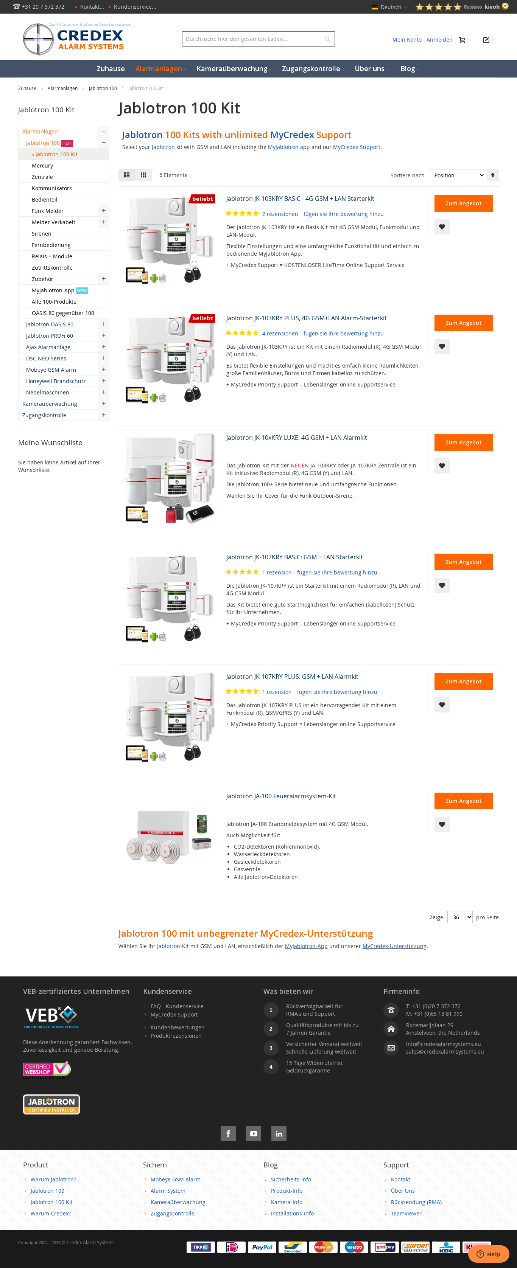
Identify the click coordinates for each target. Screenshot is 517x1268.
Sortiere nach (408, 175)
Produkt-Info (286, 1190)
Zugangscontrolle (173, 1213)
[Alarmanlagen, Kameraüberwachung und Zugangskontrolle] (75, 24)
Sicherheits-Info (291, 1179)
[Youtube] (253, 1132)
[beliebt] (169, 283)
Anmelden (440, 39)
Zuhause (27, 88)
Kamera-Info (286, 1202)
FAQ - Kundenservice (177, 1006)
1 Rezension (277, 572)
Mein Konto (407, 39)
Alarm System (168, 1190)
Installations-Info (292, 1213)
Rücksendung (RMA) (416, 1202)
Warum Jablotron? (53, 1179)
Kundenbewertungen (178, 1027)
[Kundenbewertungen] (462, 8)
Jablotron (142, 134)
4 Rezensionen (281, 333)
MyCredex (292, 134)
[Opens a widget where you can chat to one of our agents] (488, 1254)
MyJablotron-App (306, 946)
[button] (442, 226)
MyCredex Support (356, 147)
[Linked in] (279, 1132)
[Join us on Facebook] (228, 1132)
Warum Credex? (51, 1213)
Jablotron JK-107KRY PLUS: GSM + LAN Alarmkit (292, 676)
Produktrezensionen (176, 1035)
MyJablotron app (289, 147)
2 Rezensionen (281, 213)
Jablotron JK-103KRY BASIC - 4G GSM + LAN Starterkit (300, 198)
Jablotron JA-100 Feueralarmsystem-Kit (281, 796)
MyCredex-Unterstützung (395, 946)
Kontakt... (89, 6)
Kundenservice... (132, 6)
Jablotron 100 (103, 88)
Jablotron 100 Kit (52, 1202)
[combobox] (258, 39)
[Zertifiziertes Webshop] (47, 1064)
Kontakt (400, 1179)
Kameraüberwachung (178, 1202)
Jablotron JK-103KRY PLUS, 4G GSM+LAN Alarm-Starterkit (306, 318)
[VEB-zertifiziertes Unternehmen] (51, 1006)
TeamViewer (406, 1213)
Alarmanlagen (63, 88)
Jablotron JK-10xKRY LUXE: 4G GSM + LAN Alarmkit (296, 437)
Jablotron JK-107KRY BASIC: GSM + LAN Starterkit (294, 557)
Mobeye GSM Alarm (176, 1179)
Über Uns (403, 1190)
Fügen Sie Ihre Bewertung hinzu (344, 213)
